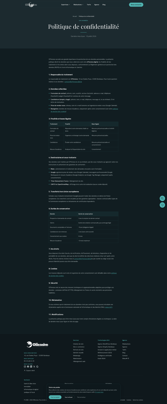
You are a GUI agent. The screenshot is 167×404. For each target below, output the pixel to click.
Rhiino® (124, 358)
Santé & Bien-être (30, 383)
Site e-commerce (78, 347)
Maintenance (77, 358)
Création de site (78, 344)
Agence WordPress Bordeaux (107, 344)
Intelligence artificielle (105, 355)
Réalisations (78, 4)
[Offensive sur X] (34, 367)
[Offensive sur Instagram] (25, 367)
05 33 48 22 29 (29, 361)
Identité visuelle (78, 352)
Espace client (30, 370)
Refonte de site (78, 350)
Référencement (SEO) (105, 352)
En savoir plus (99, 392)
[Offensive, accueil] (30, 5)
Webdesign (76, 355)
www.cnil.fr (108, 307)
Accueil (75, 16)
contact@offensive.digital (73, 81)
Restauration (69, 383)
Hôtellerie (108, 383)
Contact (125, 355)
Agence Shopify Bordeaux (106, 347)
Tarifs (89, 4)
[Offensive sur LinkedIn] (31, 367)
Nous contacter (136, 4)
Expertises (64, 4)
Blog (104, 4)
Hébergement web (79, 361)
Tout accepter (55, 397)
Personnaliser (81, 397)
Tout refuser (69, 397)
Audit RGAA (101, 358)
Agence (96, 4)
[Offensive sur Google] (37, 367)
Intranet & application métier (107, 350)
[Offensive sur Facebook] (28, 367)
